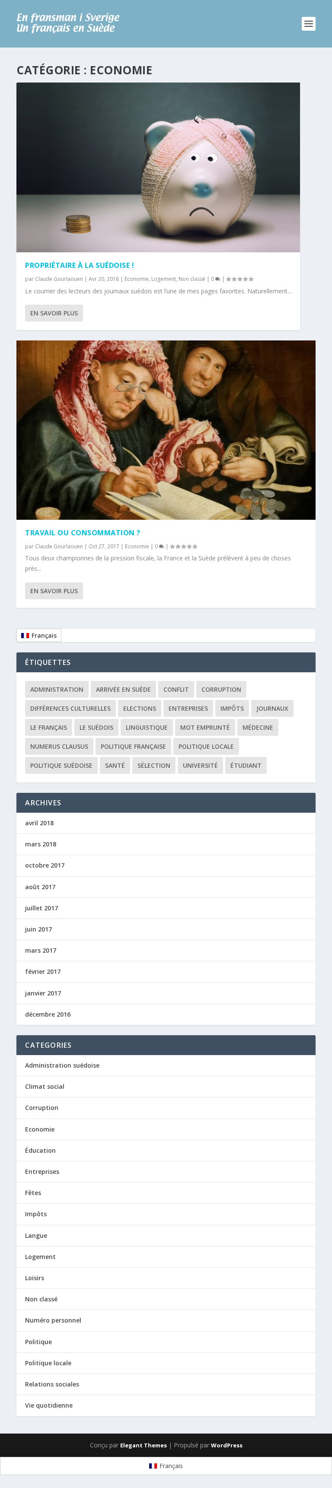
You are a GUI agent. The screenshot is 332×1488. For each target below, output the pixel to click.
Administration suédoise (62, 1065)
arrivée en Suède (123, 689)
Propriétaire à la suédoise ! (79, 265)
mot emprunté (205, 727)
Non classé (192, 279)
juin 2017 (38, 929)
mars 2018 (40, 844)
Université (200, 765)
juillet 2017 (41, 908)
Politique (38, 1342)
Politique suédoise (61, 765)
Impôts (232, 708)
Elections (139, 708)
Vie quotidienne (49, 1405)
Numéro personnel (53, 1320)
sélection (153, 765)
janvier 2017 (43, 993)
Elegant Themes (143, 1445)
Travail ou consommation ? (82, 532)
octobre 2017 (44, 865)
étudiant (246, 765)
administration (56, 689)
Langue (36, 1235)
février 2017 (43, 971)
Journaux (272, 708)
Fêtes (33, 1193)
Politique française (133, 746)
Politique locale (206, 746)
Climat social (44, 1086)
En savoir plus (54, 313)
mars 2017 (40, 950)
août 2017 (40, 887)
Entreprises (188, 708)
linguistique (147, 727)
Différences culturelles (70, 708)
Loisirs (34, 1278)
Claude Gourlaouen (59, 279)
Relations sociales (52, 1384)
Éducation (40, 1150)
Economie (136, 279)
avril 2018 (39, 823)
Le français (48, 727)
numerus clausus (59, 746)
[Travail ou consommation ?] (165, 429)
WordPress (227, 1445)
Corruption (221, 689)
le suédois (96, 727)
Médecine (258, 727)
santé (115, 765)
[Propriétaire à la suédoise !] (158, 167)
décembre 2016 (47, 1014)
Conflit (176, 689)
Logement (163, 279)
